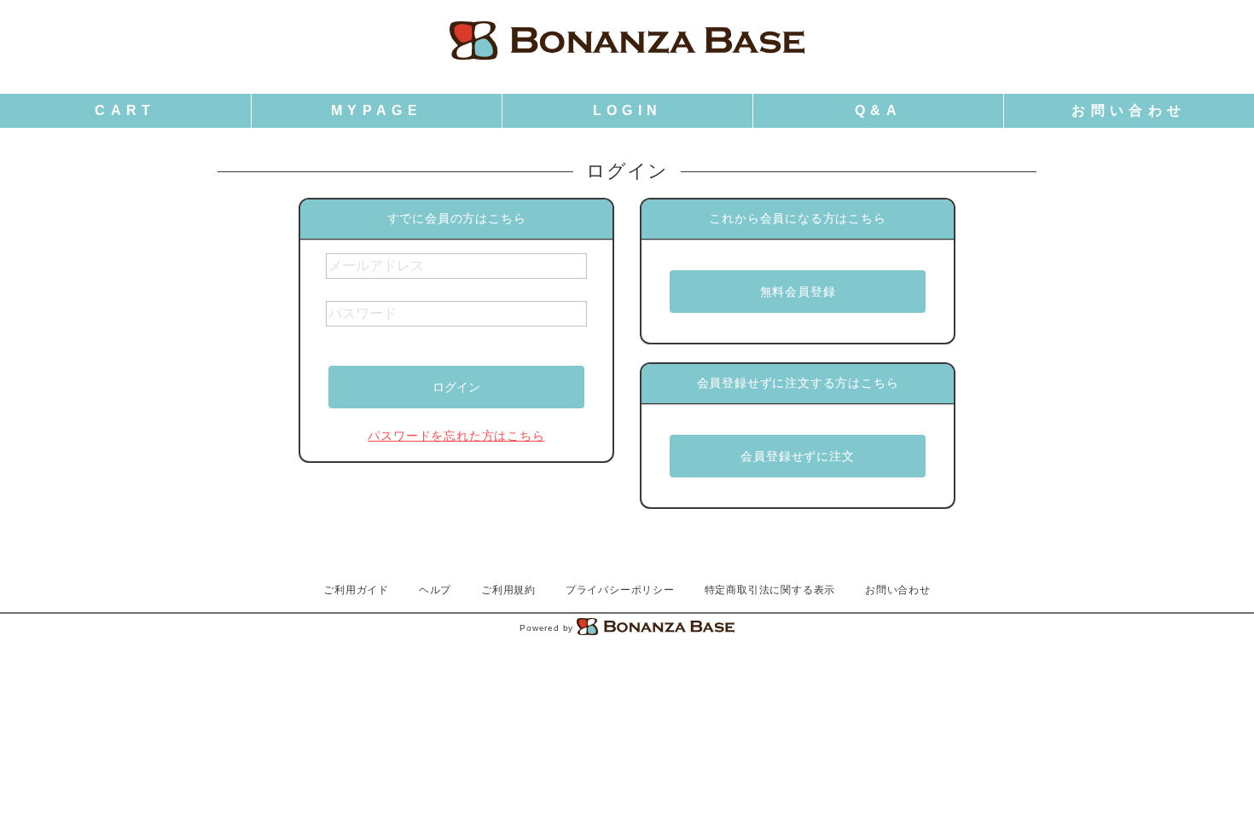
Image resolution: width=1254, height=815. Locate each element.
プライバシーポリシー (620, 590)
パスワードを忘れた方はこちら (456, 435)
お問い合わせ (898, 590)
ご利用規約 (508, 590)
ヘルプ (435, 590)
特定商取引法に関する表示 (770, 590)
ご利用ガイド (356, 590)
